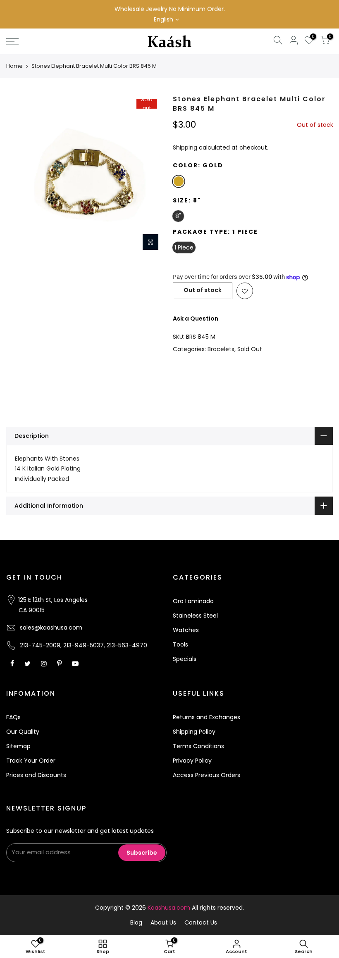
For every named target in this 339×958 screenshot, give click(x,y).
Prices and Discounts (36, 775)
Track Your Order (30, 760)
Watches (186, 630)
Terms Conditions (198, 746)
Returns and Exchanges (206, 717)
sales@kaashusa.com (51, 627)
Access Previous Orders (206, 775)
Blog (136, 922)
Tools (180, 644)
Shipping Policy (194, 731)
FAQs (13, 717)
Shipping (185, 147)
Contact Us (200, 922)
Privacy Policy (192, 760)
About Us (163, 922)
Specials (184, 659)
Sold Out (249, 349)
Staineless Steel (195, 615)
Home (14, 66)
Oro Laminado (193, 601)
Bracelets (221, 349)
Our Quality (22, 731)
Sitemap (18, 746)
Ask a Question (195, 318)
